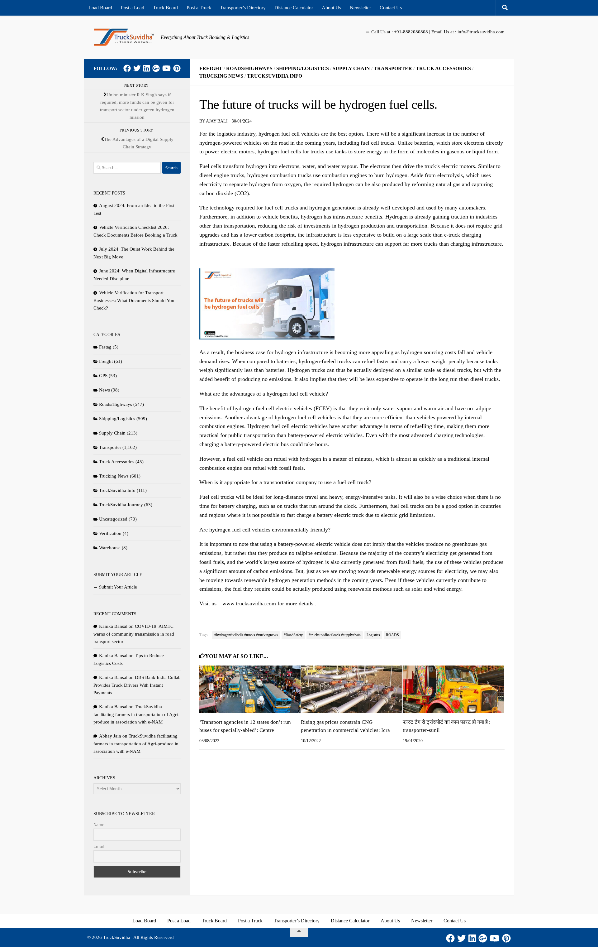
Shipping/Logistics (302, 68)
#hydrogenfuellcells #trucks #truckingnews (246, 635)
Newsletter (360, 7)
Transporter (393, 68)
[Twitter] (137, 68)
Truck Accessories (443, 68)
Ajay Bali (217, 121)
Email (98, 846)
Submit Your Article (118, 586)
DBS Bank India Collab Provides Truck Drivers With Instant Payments (137, 685)
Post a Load (132, 7)
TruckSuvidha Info (274, 76)
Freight (210, 68)
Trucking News (221, 76)
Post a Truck (199, 7)
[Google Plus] (156, 68)
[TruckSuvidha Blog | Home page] (123, 37)
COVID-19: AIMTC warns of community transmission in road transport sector (133, 634)
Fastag (105, 346)
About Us (331, 7)
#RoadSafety (293, 635)
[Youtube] (166, 68)
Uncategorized (113, 519)
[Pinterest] (177, 68)
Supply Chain (351, 68)
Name (98, 824)
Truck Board (165, 7)
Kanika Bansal (113, 626)
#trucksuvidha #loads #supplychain (335, 635)
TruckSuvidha (116, 937)
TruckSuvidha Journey (121, 504)
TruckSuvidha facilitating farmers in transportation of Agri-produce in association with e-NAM (136, 714)
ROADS (392, 635)
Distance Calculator (293, 7)
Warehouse (110, 547)
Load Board (100, 7)
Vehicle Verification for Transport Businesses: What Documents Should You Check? (133, 300)
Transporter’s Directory (243, 7)
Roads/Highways (249, 68)
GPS (103, 375)
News (104, 389)
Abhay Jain (110, 735)
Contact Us (391, 7)
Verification (110, 533)
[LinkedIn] (146, 68)
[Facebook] (127, 68)
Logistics (373, 635)
